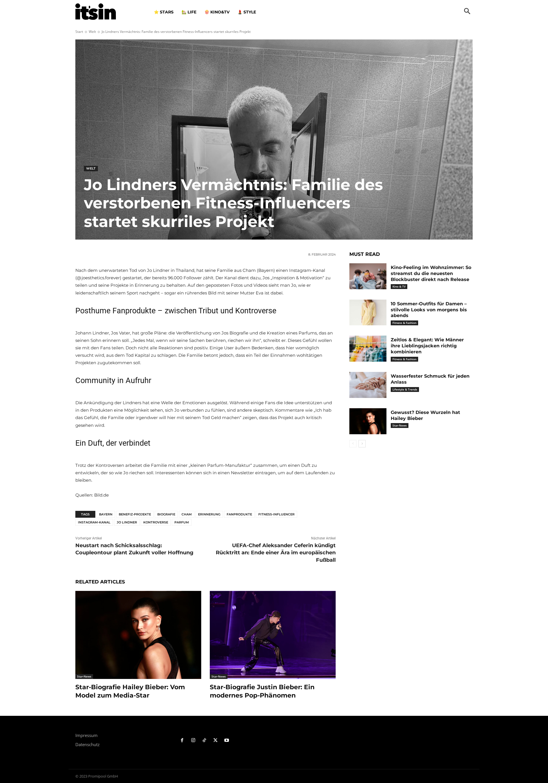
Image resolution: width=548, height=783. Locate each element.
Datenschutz (87, 744)
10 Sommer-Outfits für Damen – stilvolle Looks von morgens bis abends (429, 309)
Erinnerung (209, 514)
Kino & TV (399, 286)
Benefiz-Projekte (135, 514)
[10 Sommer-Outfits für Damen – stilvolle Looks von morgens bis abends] (367, 313)
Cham (187, 514)
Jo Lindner (127, 522)
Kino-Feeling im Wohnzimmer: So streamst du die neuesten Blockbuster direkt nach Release (431, 273)
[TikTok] (204, 740)
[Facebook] (182, 740)
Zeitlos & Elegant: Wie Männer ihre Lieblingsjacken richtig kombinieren (427, 345)
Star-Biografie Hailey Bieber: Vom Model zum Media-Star (130, 691)
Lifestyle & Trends (404, 389)
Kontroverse (155, 522)
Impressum (86, 735)
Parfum (181, 522)
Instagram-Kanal (94, 522)
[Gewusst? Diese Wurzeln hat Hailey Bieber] (367, 421)
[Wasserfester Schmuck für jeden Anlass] (367, 385)
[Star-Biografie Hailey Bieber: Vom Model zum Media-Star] (138, 635)
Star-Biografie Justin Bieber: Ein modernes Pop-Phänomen (262, 691)
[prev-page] (352, 443)
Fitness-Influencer (276, 514)
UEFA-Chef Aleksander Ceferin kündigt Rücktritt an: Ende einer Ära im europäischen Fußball (276, 552)
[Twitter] (215, 740)
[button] (467, 11)
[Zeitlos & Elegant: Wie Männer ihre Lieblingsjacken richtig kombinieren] (367, 349)
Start (79, 31)
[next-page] (362, 443)
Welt (92, 31)
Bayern (105, 514)
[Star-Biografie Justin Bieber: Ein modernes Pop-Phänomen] (273, 635)
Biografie (166, 514)
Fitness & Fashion (404, 323)
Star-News (84, 676)
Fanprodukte (239, 514)
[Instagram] (193, 740)
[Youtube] (226, 740)
